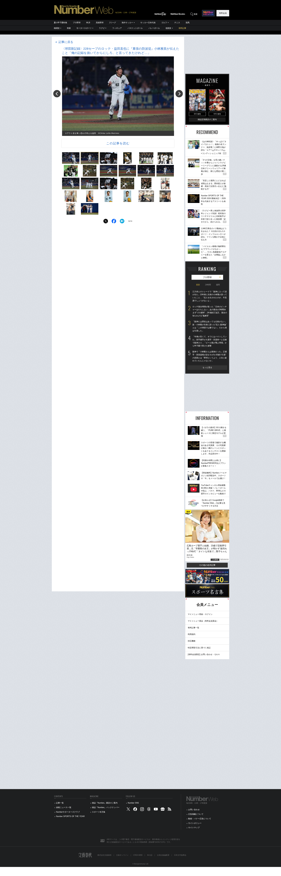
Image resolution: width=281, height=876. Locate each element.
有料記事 (182, 28)
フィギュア (117, 28)
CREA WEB (137, 855)
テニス (177, 22)
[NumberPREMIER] (208, 13)
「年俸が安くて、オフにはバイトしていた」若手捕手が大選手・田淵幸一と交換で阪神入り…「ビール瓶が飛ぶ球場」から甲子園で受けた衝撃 (209, 341)
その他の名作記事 (207, 565)
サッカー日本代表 (148, 22)
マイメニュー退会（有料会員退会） (203, 621)
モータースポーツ (84, 28)
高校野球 (99, 22)
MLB (88, 22)
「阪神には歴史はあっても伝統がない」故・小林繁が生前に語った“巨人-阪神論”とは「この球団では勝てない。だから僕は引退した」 (209, 326)
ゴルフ (164, 22)
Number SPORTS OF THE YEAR (70, 816)
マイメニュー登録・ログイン (200, 614)
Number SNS (133, 803)
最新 (198, 285)
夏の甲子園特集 (60, 22)
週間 (218, 285)
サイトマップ (194, 827)
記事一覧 (60, 803)
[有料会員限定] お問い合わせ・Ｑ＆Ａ (204, 654)
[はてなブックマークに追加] (122, 222)
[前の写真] (57, 93)
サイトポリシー (195, 823)
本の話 (149, 855)
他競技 (168, 28)
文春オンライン (122, 855)
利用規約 (191, 634)
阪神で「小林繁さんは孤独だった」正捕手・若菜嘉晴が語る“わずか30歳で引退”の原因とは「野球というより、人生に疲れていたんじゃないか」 (209, 356)
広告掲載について (195, 814)
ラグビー (103, 28)
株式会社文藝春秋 (104, 855)
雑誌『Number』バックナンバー (105, 807)
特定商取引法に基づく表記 (199, 648)
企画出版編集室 (163, 855)
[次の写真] (179, 93)
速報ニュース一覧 (63, 807)
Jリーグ (112, 22)
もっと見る (207, 367)
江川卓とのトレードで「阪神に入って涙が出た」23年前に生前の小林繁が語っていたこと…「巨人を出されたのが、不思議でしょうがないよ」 (209, 296)
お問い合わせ (194, 809)
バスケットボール (135, 28)
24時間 (208, 285)
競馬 (188, 22)
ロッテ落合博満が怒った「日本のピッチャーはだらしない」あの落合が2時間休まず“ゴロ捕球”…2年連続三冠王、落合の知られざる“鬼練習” (209, 311)
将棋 (69, 28)
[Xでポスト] (105, 222)
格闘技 (57, 28)
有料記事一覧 (193, 628)
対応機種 (191, 641)
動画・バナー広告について (199, 819)
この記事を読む (118, 143)
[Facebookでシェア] (114, 222)
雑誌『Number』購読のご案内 (105, 803)
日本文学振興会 (180, 855)
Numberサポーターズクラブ (68, 812)
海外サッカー (127, 22)
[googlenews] (162, 810)
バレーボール (154, 28)
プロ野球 (76, 22)
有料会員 (223, 13)
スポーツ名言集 (98, 812)
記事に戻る (64, 42)
